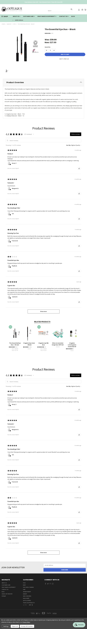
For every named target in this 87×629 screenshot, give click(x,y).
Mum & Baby (26, 598)
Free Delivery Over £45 (31, 2)
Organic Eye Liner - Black (29, 344)
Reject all (15, 626)
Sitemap (4, 596)
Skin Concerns (27, 596)
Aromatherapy (27, 591)
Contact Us (63, 16)
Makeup (25, 594)
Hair (24, 589)
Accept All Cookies (27, 626)
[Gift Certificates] (82, 10)
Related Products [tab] (42, 322)
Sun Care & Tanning (28, 587)
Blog (73, 16)
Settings (6, 626)
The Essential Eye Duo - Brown (15, 344)
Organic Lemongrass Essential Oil (72, 344)
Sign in (4, 594)
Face (24, 583)
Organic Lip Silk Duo (43, 344)
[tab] (43, 82)
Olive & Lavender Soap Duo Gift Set (58, 344)
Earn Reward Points (45, 2)
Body (24, 585)
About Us (16, 16)
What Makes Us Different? (46, 16)
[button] (33, 134)
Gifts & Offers (27, 600)
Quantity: (48, 47)
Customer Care (28, 16)
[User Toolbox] (79, 10)
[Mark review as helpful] (79, 168)
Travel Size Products (29, 602)
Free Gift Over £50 (57, 2)
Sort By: (68, 145)
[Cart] (85, 10)
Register (10, 594)
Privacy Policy (26, 622)
